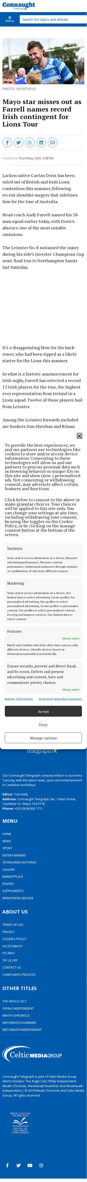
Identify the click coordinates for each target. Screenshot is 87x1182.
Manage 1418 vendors (19, 699)
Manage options (43, 737)
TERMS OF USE (12, 924)
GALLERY (8, 869)
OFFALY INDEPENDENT (18, 1008)
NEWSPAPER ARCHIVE (17, 898)
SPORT (7, 848)
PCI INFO (8, 953)
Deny (43, 724)
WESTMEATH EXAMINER (19, 1022)
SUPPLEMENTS (13, 891)
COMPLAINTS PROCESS (19, 974)
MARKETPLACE (12, 876)
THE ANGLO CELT (14, 1001)
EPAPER (7, 884)
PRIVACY (8, 932)
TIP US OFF (10, 960)
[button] (79, 435)
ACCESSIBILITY (12, 946)
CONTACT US (11, 967)
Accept (43, 711)
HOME (6, 834)
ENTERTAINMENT (14, 855)
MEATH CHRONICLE (16, 1015)
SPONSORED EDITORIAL (19, 862)
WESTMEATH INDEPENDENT (22, 1029)
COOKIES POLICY (14, 939)
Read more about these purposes (60, 699)
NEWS (6, 841)
